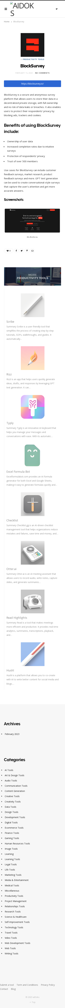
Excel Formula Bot (18, 471)
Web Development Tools (17, 943)
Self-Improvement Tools (17, 921)
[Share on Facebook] (16, 250)
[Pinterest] (27, 250)
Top (33, 1002)
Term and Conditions (27, 984)
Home (6, 21)
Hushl (10, 670)
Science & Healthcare (16, 916)
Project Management (16, 901)
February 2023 (12, 734)
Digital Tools (11, 822)
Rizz (9, 374)
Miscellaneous (12, 890)
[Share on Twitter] (21, 250)
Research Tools (13, 911)
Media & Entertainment (17, 880)
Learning (9, 853)
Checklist (12, 520)
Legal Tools (11, 864)
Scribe (10, 321)
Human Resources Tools (17, 843)
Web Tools (10, 948)
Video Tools (11, 937)
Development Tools (15, 817)
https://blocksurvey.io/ (32, 83)
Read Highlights (16, 618)
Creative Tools (12, 796)
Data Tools (10, 806)
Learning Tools (12, 859)
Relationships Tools (15, 906)
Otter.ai (11, 569)
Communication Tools (16, 785)
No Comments (42, 73)
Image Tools (11, 848)
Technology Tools (14, 927)
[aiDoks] (23, 9)
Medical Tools (12, 885)
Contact (4, 988)
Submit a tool (7, 984)
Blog (13, 988)
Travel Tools (11, 932)
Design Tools (11, 812)
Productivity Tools (33, 59)
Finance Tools (12, 832)
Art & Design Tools (14, 775)
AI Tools (9, 770)
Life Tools (10, 869)
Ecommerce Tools (14, 827)
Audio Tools (11, 780)
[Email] (32, 250)
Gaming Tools (12, 838)
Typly (10, 423)
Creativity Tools (13, 801)
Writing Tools (11, 953)
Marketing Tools (13, 874)
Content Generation (15, 790)
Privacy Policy (48, 984)
